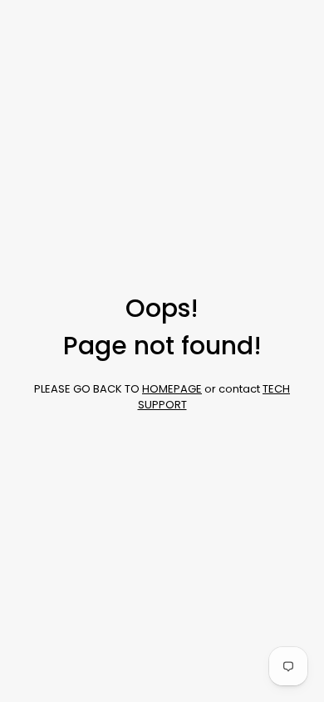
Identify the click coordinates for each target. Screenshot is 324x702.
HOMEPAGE (172, 389)
